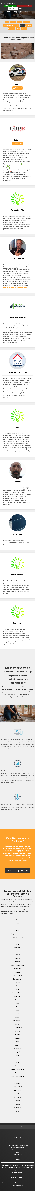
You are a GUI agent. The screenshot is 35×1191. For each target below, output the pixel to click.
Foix (17, 1007)
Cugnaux (17, 1000)
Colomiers (17, 996)
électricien (26, 22)
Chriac (17, 989)
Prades (17, 1073)
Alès (17, 927)
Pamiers (17, 1066)
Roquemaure (17, 1083)
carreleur (13, 22)
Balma (17, 941)
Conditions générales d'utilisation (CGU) (17, 1145)
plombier (24, 28)
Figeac (18, 1003)
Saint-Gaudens (17, 1087)
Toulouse (17, 1104)
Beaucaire (17, 948)
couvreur (19, 22)
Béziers (17, 951)
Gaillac (18, 1010)
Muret (17, 1055)
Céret (17, 986)
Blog (17, 1152)
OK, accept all (10, 6)
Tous (7, 22)
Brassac (17, 958)
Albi (17, 923)
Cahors (17, 961)
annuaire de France (21, 749)
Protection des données (17, 1147)
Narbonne (17, 1059)
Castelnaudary (17, 975)
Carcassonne (18, 968)
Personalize (13, 8)
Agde (17, 920)
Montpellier (17, 1052)
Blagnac (17, 954)
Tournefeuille (17, 1107)
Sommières (17, 1097)
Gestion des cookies (17, 1150)
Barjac (17, 944)
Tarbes (17, 1100)
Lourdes (17, 1031)
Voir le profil (18, 88)
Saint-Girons (17, 1090)
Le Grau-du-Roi (17, 1027)
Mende (17, 1038)
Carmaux (17, 972)
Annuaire (9, 1142)
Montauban (17, 1048)
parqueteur (11, 28)
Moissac (17, 1045)
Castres (17, 982)
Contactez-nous (17, 1154)
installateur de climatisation (11, 25)
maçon (22, 25)
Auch (17, 930)
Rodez (17, 1080)
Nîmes (17, 1062)
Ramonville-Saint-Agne (17, 1076)
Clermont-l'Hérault (17, 993)
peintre (18, 28)
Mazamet (17, 1034)
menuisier (28, 25)
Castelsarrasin (17, 979)
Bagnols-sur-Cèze (17, 937)
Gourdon (17, 1014)
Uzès (17, 1111)
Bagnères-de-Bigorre (17, 934)
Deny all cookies (25, 6)
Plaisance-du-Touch (17, 1069)
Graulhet (17, 1017)
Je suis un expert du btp (17, 870)
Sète (17, 1093)
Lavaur (17, 1024)
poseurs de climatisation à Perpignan (15, 287)
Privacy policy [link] (23, 8)
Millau (17, 1041)
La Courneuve (17, 1020)
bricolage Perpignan (17, 1172)
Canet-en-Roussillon (17, 965)
